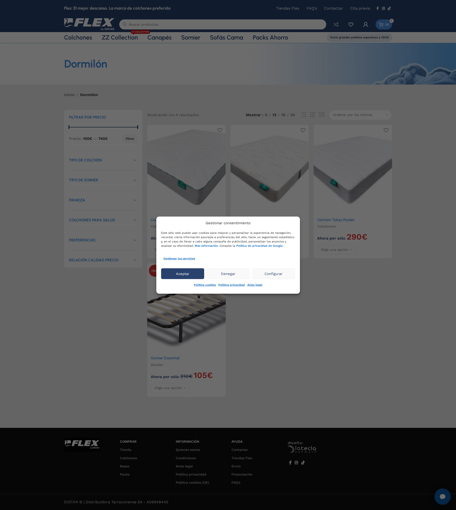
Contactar (239, 450)
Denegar (228, 274)
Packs (124, 474)
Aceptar (182, 274)
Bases (124, 466)
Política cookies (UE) (192, 482)
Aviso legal (254, 285)
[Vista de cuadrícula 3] (312, 114)
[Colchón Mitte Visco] (270, 169)
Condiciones (186, 458)
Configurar (273, 274)
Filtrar (130, 138)
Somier (157, 365)
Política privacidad (231, 285)
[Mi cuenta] (365, 24)
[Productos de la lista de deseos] (350, 24)
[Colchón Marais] (186, 169)
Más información (206, 245)
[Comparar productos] (336, 24)
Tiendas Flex (241, 458)
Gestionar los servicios (179, 258)
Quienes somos (188, 450)
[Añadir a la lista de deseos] (220, 130)
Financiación (242, 474)
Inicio (69, 94)
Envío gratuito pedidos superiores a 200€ (359, 37)
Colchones (326, 226)
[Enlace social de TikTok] (389, 8)
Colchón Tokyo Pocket (336, 220)
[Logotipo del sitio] (89, 24)
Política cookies (205, 285)
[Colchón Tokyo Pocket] (353, 169)
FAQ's (235, 482)
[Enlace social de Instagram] (383, 8)
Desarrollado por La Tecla (304, 448)
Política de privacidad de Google (259, 245)
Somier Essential (165, 358)
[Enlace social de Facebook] (378, 8)
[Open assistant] (442, 496)
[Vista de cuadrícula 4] (321, 114)
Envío (236, 466)
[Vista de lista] (304, 114)
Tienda (125, 450)
